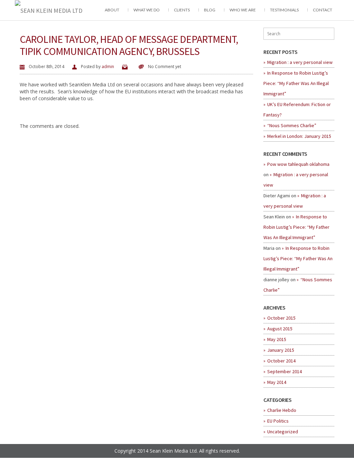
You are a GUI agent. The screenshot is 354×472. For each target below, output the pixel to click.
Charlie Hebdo (281, 410)
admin (108, 66)
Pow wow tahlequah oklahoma (298, 164)
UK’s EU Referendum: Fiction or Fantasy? (297, 109)
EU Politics (278, 421)
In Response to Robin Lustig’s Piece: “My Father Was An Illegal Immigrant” (296, 83)
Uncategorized (282, 431)
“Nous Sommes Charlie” (291, 125)
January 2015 (280, 350)
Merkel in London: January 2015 (299, 136)
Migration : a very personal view (300, 62)
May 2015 (276, 339)
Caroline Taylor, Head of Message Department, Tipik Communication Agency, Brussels (129, 45)
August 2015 (279, 328)
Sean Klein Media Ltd (173, 450)
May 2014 (276, 382)
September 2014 (284, 371)
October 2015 (281, 318)
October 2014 (281, 361)
